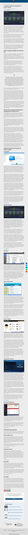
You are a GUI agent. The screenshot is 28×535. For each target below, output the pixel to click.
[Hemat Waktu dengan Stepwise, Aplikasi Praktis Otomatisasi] (14, 510)
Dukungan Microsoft (18, 85)
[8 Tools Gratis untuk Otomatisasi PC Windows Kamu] (14, 507)
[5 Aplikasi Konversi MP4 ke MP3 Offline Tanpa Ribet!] (14, 519)
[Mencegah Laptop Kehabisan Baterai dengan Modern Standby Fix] (14, 513)
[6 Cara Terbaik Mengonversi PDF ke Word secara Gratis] (14, 516)
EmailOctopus (16, 500)
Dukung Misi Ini (7, 490)
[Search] (26, 1)
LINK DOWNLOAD (6, 279)
